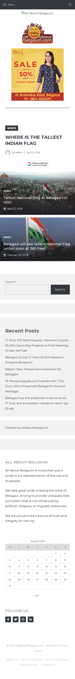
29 (56, 579)
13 (37, 566)
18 (19, 573)
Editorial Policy (29, 664)
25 (19, 579)
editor (19, 152)
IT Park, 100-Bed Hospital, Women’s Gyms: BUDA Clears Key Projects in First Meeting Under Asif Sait (37, 345)
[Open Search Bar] (70, 4)
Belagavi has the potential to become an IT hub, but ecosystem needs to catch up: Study (36, 403)
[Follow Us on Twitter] (15, 619)
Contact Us (48, 664)
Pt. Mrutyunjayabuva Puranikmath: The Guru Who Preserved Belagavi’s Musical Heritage (35, 386)
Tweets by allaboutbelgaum (26, 427)
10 (10, 566)
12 (28, 566)
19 (28, 573)
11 (19, 566)
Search (10, 282)
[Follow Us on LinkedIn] (30, 619)
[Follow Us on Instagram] (23, 619)
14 (47, 566)
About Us (12, 659)
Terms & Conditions (57, 659)
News (11, 128)
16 (65, 566)
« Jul (36, 595)
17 (10, 573)
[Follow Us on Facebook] (8, 619)
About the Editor (31, 659)
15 (56, 566)
